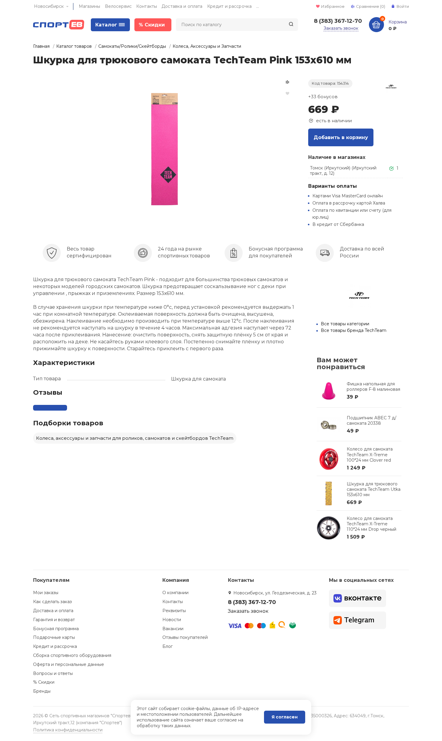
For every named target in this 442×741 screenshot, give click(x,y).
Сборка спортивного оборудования (72, 655)
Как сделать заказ (52, 601)
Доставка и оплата (181, 6)
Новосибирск (49, 6)
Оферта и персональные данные (68, 664)
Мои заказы (45, 592)
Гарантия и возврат (54, 619)
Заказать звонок (341, 28)
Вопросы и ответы (53, 673)
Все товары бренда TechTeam (353, 330)
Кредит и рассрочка (229, 6)
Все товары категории (345, 323)
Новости (171, 619)
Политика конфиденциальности (68, 730)
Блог (167, 646)
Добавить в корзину (341, 137)
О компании (175, 592)
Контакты (146, 6)
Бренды (42, 691)
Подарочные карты (54, 637)
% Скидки (43, 682)
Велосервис (118, 6)
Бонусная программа (56, 628)
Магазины (89, 6)
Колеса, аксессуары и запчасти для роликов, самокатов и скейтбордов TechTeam (134, 438)
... (257, 6)
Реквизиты (174, 610)
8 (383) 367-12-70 (338, 21)
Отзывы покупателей (185, 637)
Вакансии (172, 628)
